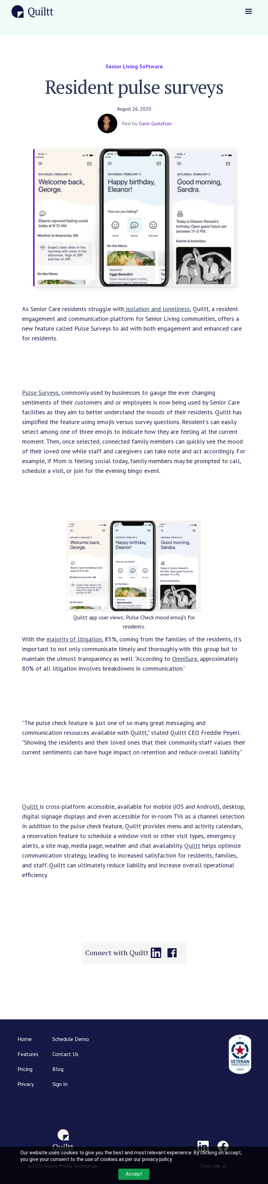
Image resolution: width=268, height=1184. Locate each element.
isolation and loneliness (157, 309)
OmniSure (184, 659)
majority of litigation (74, 639)
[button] (248, 11)
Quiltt (31, 806)
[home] (32, 11)
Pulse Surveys (40, 393)
